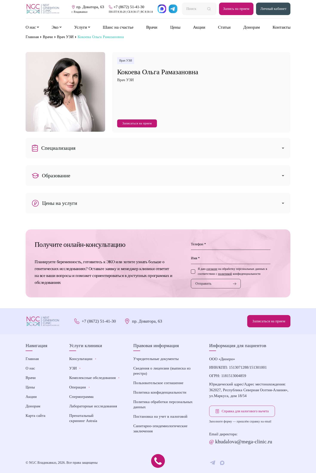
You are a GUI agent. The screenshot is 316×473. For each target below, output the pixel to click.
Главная (32, 37)
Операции (79, 387)
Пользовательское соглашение (158, 383)
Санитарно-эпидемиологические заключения (160, 428)
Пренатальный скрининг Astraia (83, 418)
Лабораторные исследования (93, 406)
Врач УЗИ (65, 37)
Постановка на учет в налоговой (160, 416)
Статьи (224, 27)
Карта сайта (35, 415)
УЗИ (74, 368)
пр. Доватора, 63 (147, 321)
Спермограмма (81, 396)
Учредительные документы (156, 359)
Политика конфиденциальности (159, 392)
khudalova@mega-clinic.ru (240, 441)
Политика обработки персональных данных (163, 404)
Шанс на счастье (118, 27)
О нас (30, 368)
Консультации (82, 359)
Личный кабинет (273, 9)
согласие (211, 269)
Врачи (151, 27)
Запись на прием (236, 9)
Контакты (281, 27)
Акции (199, 27)
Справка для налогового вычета (245, 411)
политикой (225, 273)
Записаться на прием (137, 123)
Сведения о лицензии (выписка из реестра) (161, 371)
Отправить (203, 283)
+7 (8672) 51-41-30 (99, 321)
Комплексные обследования (94, 378)
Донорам (251, 27)
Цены (175, 27)
